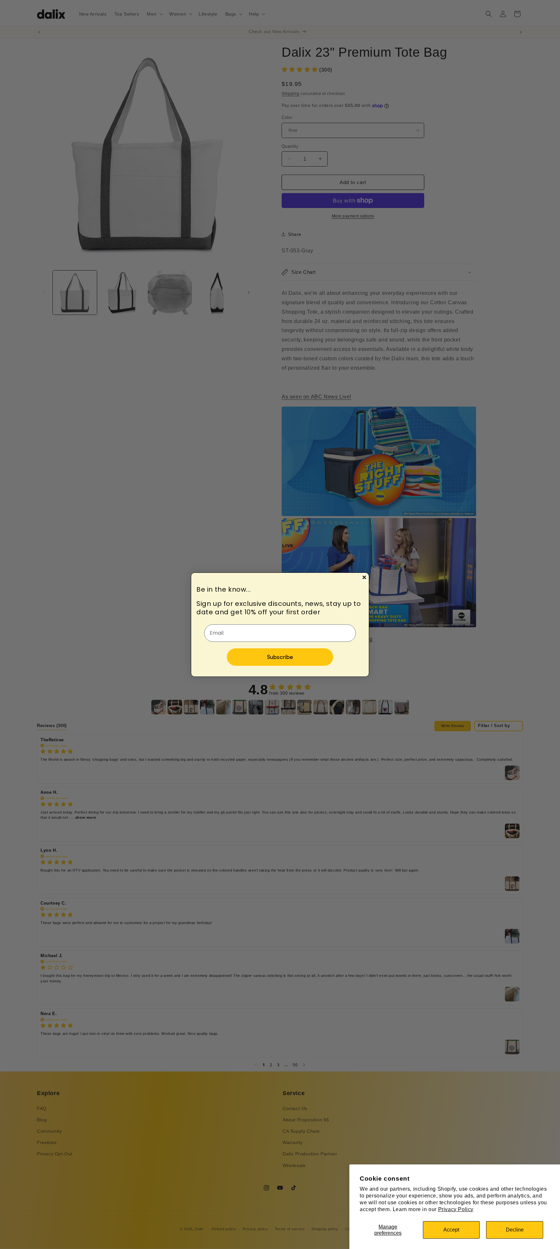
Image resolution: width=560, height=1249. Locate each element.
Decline (515, 1229)
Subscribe (280, 657)
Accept (451, 1229)
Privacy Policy (455, 1209)
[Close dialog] (364, 577)
